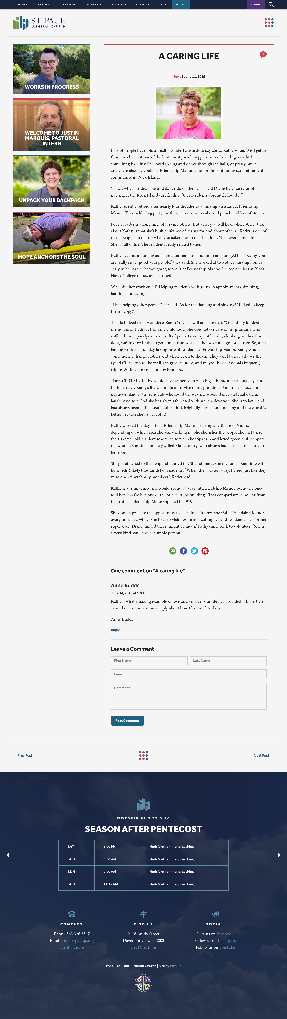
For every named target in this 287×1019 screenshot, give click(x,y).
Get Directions (143, 947)
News (177, 76)
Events (142, 4)
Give (163, 4)
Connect (93, 4)
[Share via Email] (172, 551)
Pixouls (175, 966)
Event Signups (72, 947)
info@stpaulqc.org (77, 940)
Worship (67, 4)
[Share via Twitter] (194, 551)
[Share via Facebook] (183, 551)
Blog (181, 4)
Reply (115, 630)
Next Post (261, 755)
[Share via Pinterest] (205, 551)
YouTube (227, 947)
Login (255, 4)
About (43, 4)
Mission (118, 4)
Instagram (227, 940)
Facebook (225, 934)
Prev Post (25, 755)
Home (23, 4)
